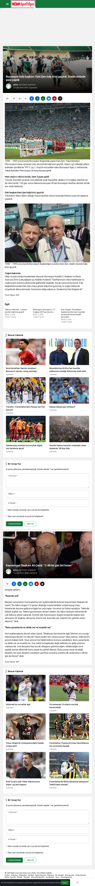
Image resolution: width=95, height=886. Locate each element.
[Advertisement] (47, 27)
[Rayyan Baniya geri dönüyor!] (69, 395)
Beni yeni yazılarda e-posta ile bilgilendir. (25, 516)
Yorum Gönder (14, 524)
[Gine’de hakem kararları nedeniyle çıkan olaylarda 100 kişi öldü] (69, 434)
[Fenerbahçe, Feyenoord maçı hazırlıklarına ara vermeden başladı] (69, 731)
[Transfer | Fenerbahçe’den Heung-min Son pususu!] (26, 395)
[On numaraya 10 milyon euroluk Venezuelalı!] (69, 693)
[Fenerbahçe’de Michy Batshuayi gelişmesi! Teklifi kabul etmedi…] (69, 770)
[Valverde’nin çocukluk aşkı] (26, 693)
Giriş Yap (30, 524)
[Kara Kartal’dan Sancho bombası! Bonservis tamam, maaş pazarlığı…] (26, 357)
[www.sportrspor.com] (23, 4)
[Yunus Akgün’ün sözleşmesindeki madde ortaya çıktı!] (26, 731)
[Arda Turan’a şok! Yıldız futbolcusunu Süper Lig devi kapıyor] (26, 770)
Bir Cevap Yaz (14, 464)
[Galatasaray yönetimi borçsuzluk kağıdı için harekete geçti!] (26, 434)
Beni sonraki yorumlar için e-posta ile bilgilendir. (28, 510)
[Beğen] (7, 98)
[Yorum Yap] (14, 98)
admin (15, 85)
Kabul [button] (65, 883)
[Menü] (7, 4)
